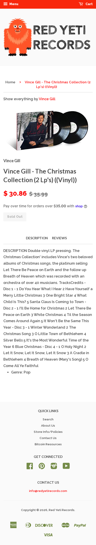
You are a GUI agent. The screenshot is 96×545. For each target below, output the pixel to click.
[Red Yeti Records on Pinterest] (41, 467)
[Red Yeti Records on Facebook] (29, 467)
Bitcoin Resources (48, 444)
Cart (89, 4)
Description (37, 238)
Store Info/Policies (48, 431)
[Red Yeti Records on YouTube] (66, 467)
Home (10, 82)
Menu (13, 4)
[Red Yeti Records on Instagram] (53, 467)
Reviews (59, 238)
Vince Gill (47, 99)
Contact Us (48, 438)
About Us (48, 425)
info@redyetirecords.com (48, 491)
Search (48, 419)
